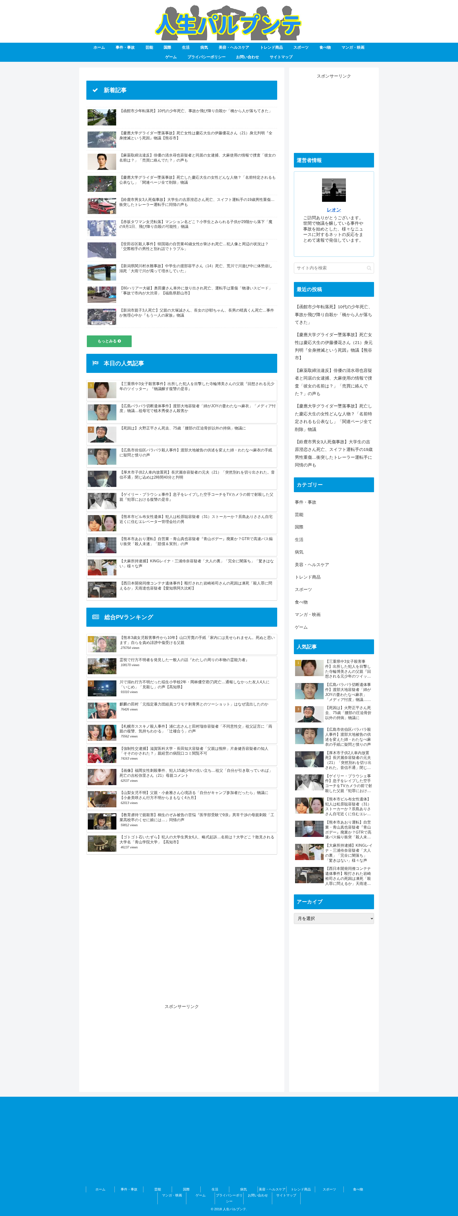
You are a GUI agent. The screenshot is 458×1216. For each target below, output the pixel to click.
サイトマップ (286, 1195)
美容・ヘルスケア (272, 1189)
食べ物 (358, 1189)
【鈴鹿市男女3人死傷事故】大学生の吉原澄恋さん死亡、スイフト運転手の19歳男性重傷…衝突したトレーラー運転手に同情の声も (334, 453)
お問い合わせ (258, 1195)
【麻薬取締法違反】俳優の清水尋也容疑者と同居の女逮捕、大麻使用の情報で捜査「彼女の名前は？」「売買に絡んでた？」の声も (333, 382)
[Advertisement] (181, 926)
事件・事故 (129, 1189)
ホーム (100, 1189)
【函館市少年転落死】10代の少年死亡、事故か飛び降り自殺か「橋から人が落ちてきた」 (334, 314)
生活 (215, 1189)
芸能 (157, 1189)
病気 (243, 1189)
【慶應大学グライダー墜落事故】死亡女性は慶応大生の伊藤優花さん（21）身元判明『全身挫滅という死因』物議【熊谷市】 (334, 346)
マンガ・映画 (172, 1195)
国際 (186, 1189)
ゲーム (201, 1195)
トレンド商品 (301, 1189)
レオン (334, 209)
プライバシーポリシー (229, 1198)
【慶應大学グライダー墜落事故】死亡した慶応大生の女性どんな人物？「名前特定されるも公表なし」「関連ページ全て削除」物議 (333, 418)
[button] (369, 268)
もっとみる (108, 341)
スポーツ (329, 1189)
